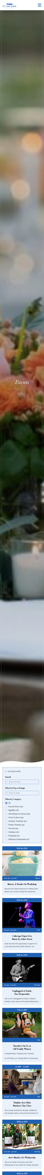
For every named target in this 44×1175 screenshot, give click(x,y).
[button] (17, 803)
